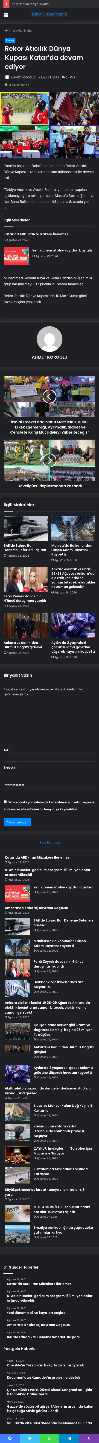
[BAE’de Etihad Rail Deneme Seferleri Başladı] (26, 528)
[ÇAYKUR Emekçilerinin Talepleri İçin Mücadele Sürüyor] (17, 1155)
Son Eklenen (49, 842)
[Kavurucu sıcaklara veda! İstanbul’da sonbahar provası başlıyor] (17, 1132)
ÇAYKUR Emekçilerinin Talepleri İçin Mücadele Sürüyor (63, 1151)
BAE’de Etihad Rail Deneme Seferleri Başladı (25, 547)
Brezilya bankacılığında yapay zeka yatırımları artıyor (63, 1230)
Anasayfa (15, 30)
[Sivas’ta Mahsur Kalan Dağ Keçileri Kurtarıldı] (17, 1112)
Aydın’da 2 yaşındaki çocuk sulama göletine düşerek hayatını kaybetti (73, 647)
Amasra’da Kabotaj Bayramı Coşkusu (36, 908)
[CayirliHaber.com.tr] (49, 14)
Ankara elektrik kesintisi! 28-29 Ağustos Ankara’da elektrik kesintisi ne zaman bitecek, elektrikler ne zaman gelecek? (73, 578)
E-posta (10, 767)
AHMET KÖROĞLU (23, 77)
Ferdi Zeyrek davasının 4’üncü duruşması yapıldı (25, 598)
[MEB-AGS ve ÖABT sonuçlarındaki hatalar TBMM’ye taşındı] (17, 1213)
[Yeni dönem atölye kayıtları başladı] (16, 256)
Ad (7, 750)
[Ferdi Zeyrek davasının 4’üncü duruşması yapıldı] (26, 579)
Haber (28, 30)
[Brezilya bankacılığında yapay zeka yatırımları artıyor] (17, 1234)
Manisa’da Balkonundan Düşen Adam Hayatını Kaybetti (71, 550)
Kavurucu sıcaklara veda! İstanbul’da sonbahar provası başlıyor (59, 1131)
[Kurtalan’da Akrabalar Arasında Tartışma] (17, 1175)
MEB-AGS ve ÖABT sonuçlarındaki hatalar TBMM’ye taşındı (62, 1209)
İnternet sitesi (14, 785)
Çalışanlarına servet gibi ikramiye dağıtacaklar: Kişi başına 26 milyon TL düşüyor (63, 1030)
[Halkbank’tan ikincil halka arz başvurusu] (17, 988)
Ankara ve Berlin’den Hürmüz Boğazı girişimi (23, 644)
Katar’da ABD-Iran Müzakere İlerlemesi (36, 234)
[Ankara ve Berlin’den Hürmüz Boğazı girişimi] (26, 625)
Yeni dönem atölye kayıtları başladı (36, 4)
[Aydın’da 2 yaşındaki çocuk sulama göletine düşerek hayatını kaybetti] (73, 625)
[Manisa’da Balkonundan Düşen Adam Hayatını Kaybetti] (73, 528)
